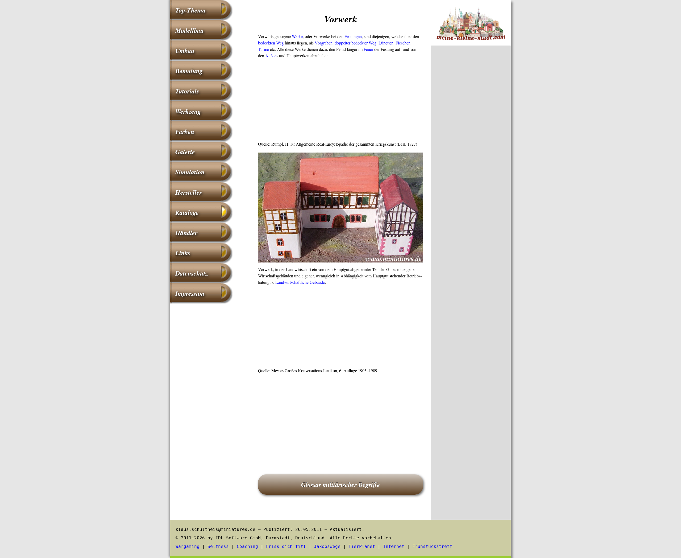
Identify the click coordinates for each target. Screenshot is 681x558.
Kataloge (187, 212)
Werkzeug (188, 111)
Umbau (184, 50)
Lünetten (386, 43)
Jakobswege (327, 546)
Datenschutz (191, 273)
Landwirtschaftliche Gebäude (300, 282)
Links (182, 252)
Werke (297, 36)
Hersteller (188, 192)
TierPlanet (361, 546)
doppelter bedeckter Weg (355, 43)
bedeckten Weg (271, 43)
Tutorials (187, 91)
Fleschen (403, 43)
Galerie (185, 151)
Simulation (190, 172)
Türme (263, 49)
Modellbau (189, 30)
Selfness (218, 546)
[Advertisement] (340, 101)
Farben (184, 131)
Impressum (190, 293)
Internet (393, 546)
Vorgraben (324, 43)
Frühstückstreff (432, 546)
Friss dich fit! (286, 546)
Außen (271, 55)
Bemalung (189, 70)
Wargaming (188, 546)
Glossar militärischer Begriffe (340, 484)
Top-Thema (190, 10)
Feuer (368, 49)
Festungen (353, 36)
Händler (186, 232)
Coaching (247, 546)
